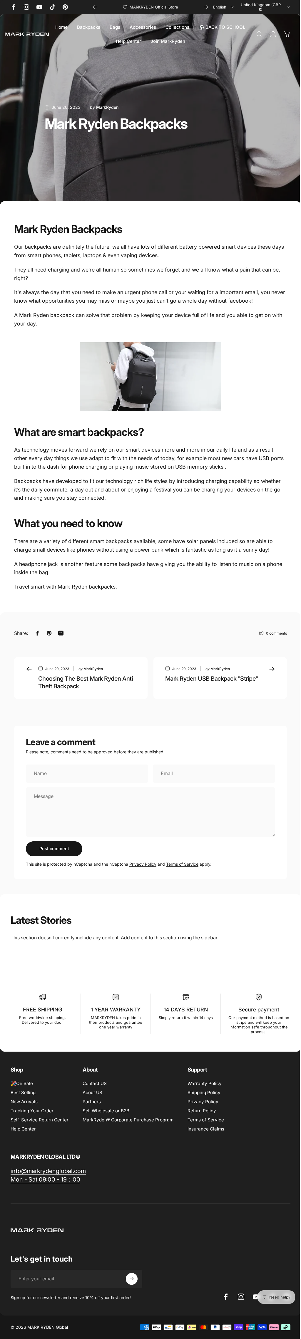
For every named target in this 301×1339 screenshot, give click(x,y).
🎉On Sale (22, 1083)
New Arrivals (24, 1101)
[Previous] (94, 7)
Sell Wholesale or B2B (106, 1110)
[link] (48, 1171)
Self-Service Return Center (39, 1120)
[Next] (206, 7)
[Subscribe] (132, 1279)
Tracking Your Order (32, 1110)
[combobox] (224, 7)
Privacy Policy (142, 864)
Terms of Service (182, 864)
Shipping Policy (204, 1092)
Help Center (23, 1129)
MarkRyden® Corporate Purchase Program (128, 1120)
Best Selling (23, 1092)
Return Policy (202, 1110)
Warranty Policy (205, 1083)
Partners (92, 1101)
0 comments (276, 633)
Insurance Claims (206, 1129)
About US (92, 1092)
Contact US (95, 1083)
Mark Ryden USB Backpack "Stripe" (211, 678)
